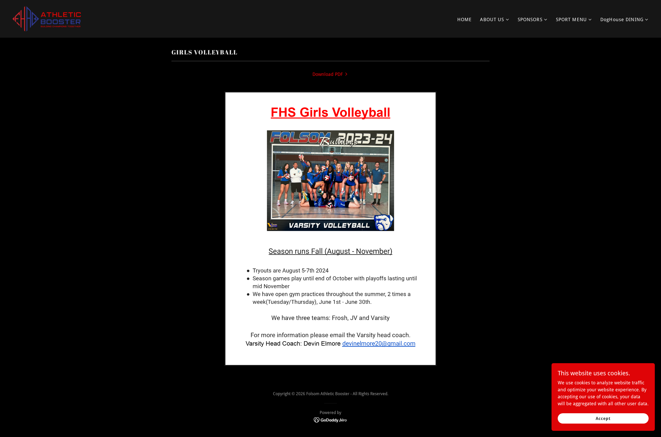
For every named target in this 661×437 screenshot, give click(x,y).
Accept (603, 418)
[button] (494, 19)
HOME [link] (464, 19)
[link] (46, 18)
